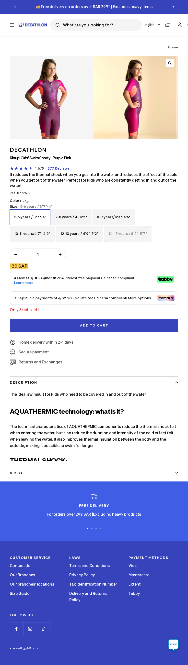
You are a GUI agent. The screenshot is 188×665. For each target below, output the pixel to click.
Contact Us (20, 565)
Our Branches (22, 575)
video (16, 473)
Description (23, 382)
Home (173, 47)
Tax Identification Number (93, 584)
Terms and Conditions (89, 565)
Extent (135, 584)
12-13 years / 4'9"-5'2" (79, 236)
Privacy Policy (82, 575)
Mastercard (139, 575)
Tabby (134, 593)
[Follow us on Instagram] (30, 629)
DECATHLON (28, 150)
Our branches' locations (32, 584)
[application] (173, 645)
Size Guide (19, 593)
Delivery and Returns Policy (88, 596)
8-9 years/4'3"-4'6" (114, 220)
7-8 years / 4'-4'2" (71, 220)
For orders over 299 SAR (69, 514)
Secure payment (34, 352)
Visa (133, 565)
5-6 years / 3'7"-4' (30, 220)
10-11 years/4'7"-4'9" (32, 236)
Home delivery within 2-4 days (46, 342)
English (149, 25)
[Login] (179, 24)
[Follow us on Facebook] (16, 629)
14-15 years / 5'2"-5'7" (127, 236)
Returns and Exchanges (40, 362)
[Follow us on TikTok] (43, 629)
